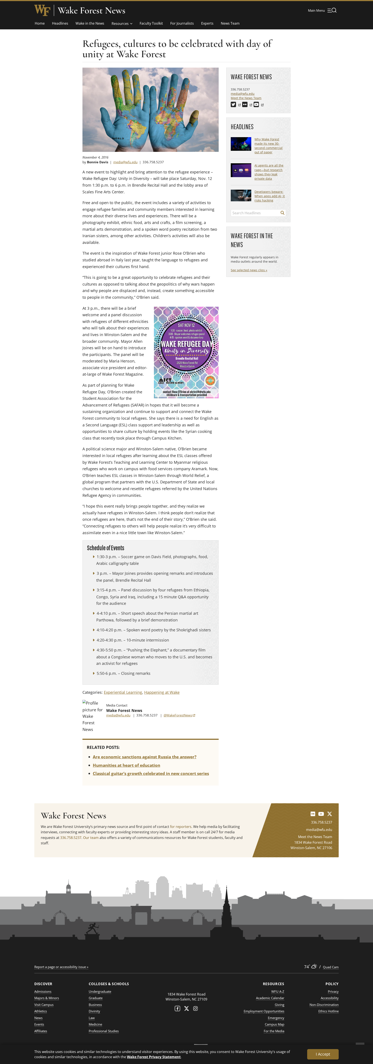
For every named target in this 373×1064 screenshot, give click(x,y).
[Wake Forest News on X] (329, 813)
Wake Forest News (91, 10)
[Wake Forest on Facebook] (177, 1009)
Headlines (60, 23)
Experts (207, 23)
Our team (91, 837)
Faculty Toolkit (151, 23)
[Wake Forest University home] (42, 10)
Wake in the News (90, 23)
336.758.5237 (70, 837)
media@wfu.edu (125, 162)
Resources (120, 23)
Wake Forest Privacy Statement (154, 1056)
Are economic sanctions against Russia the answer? (144, 757)
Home (40, 23)
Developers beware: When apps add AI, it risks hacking (269, 196)
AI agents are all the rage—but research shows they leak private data (268, 171)
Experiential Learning (123, 692)
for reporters (180, 826)
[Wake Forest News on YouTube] (321, 813)
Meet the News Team (246, 98)
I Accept (323, 1054)
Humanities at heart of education (126, 765)
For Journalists (182, 23)
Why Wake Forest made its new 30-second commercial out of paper (268, 145)
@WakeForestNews (179, 715)
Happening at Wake (162, 692)
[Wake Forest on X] (186, 1009)
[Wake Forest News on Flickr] (313, 813)
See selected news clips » (249, 270)
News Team (230, 23)
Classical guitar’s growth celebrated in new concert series (151, 773)
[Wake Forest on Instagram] (196, 1009)
